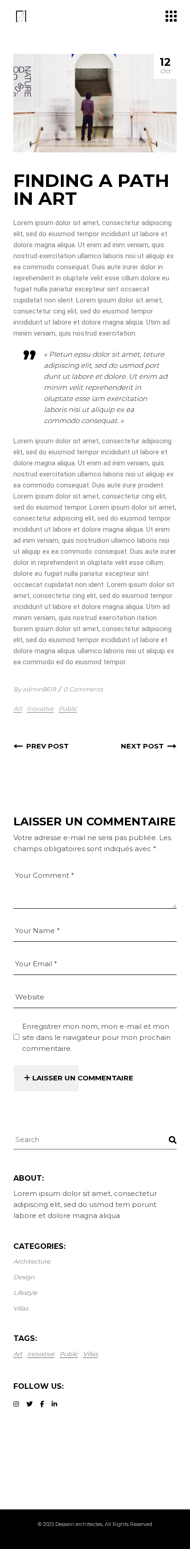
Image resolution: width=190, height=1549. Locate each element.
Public (68, 708)
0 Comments (83, 689)
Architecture (31, 1261)
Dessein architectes (78, 1524)
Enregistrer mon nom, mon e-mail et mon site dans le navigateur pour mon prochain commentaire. (96, 1037)
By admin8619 (34, 689)
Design (24, 1277)
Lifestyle (25, 1292)
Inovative (40, 708)
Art (17, 708)
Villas (20, 1308)
